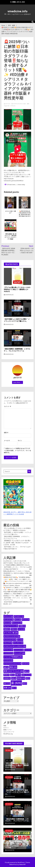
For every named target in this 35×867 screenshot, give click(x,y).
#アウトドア (8, 616)
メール (7, 440)
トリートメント (18, 649)
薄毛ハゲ (7, 683)
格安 (12, 674)
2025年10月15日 (17, 103)
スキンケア (8, 643)
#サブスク (25, 619)
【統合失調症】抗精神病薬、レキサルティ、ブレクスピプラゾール (17, 350)
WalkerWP (22, 864)
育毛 (14, 678)
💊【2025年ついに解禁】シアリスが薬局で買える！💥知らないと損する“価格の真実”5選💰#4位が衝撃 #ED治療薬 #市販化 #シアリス (17, 589)
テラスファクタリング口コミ (15, 646)
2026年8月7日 (10, 850)
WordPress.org (8, 734)
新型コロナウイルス (13, 671)
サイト (20, 440)
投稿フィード (7, 729)
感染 (13, 667)
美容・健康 (26, 103)
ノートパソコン (8, 653)
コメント (7, 406)
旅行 (27, 671)
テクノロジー (18, 643)
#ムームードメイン (11, 626)
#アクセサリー (19, 616)
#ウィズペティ (8, 619)
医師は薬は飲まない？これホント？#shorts (16, 571)
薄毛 (28, 678)
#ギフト (18, 619)
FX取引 (14, 629)
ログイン (6, 727)
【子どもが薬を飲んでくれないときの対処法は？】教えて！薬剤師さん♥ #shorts (17, 289)
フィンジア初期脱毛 (13, 657)
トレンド (28, 649)
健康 (6, 667)
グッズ (20, 639)
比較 (18, 675)
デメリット (8, 650)
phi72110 (8, 103)
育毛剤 (20, 678)
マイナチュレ (8, 660)
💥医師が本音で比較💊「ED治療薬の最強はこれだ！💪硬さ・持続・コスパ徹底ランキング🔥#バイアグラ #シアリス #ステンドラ (17, 579)
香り (14, 688)
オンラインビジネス (10, 639)
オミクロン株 (11, 633)
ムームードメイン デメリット (12, 663)
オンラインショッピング (12, 636)
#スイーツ (7, 622)
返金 (25, 683)
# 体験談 (22, 626)
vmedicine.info (17, 11)
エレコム (21, 629)
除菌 (7, 688)
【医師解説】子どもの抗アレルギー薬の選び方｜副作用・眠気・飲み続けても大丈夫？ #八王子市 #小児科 (17, 542)
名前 (6, 432)
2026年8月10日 (9, 324)
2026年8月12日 (9, 294)
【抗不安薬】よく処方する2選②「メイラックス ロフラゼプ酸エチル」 (17, 320)
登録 (4, 725)
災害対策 (7, 678)
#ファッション (17, 622)
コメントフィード (8, 732)
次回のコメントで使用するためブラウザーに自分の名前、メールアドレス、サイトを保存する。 (17, 450)
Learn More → (17, 382)
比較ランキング (26, 674)
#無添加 (7, 629)
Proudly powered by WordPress (15, 862)
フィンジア (19, 653)
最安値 (6, 674)
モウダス (25, 663)
